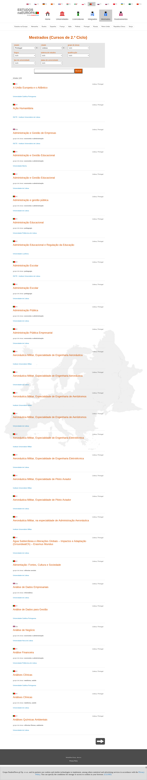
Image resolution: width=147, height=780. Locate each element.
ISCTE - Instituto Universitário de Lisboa (26, 117)
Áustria (44, 26)
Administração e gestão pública (30, 200)
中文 (140, 4)
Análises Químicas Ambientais (30, 719)
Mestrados (105, 19)
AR (132, 4)
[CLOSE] (108, 774)
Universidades (62, 19)
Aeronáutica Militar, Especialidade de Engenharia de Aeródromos (49, 396)
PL (85, 4)
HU (70, 4)
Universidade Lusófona (21, 254)
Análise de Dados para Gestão (30, 609)
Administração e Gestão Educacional (34, 155)
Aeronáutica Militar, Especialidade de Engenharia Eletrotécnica (48, 437)
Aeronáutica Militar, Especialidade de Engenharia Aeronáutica (48, 355)
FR (62, 4)
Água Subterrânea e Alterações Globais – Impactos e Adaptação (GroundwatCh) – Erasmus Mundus (49, 543)
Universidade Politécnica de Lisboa (25, 233)
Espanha (53, 26)
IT (77, 4)
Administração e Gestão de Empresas (34, 132)
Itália (69, 26)
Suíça (131, 26)
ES (54, 4)
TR (116, 4)
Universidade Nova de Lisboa (23, 640)
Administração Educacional (28, 222)
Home (47, 19)
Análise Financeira (23, 652)
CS (38, 4)
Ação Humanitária (23, 108)
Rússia (95, 26)
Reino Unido (105, 26)
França (62, 26)
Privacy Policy (73, 761)
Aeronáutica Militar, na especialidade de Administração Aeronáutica (51, 520)
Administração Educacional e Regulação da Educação (43, 244)
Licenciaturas (78, 19)
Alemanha (34, 26)
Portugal (87, 26)
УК (124, 4)
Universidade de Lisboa (21, 188)
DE (46, 4)
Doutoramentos (121, 19)
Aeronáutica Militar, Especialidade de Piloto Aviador (42, 479)
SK (108, 4)
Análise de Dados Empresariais (30, 587)
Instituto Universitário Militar (22, 364)
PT (93, 4)
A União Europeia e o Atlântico (30, 87)
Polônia (77, 26)
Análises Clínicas (22, 674)
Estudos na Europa (20, 26)
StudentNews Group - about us (73, 757)
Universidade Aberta (20, 166)
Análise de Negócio (24, 630)
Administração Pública (25, 310)
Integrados (92, 19)
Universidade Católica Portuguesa (24, 96)
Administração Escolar (25, 265)
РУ (100, 4)
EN (30, 4)
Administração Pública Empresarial (32, 332)
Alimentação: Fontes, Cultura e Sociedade (37, 564)
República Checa (119, 26)
